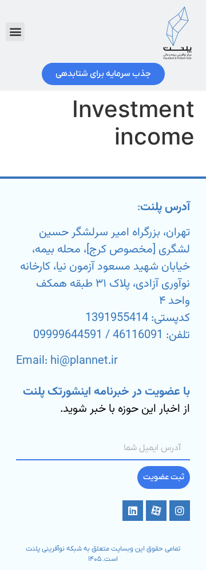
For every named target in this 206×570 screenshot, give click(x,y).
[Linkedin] (132, 510)
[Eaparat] (156, 510)
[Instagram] (179, 510)
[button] (15, 31)
